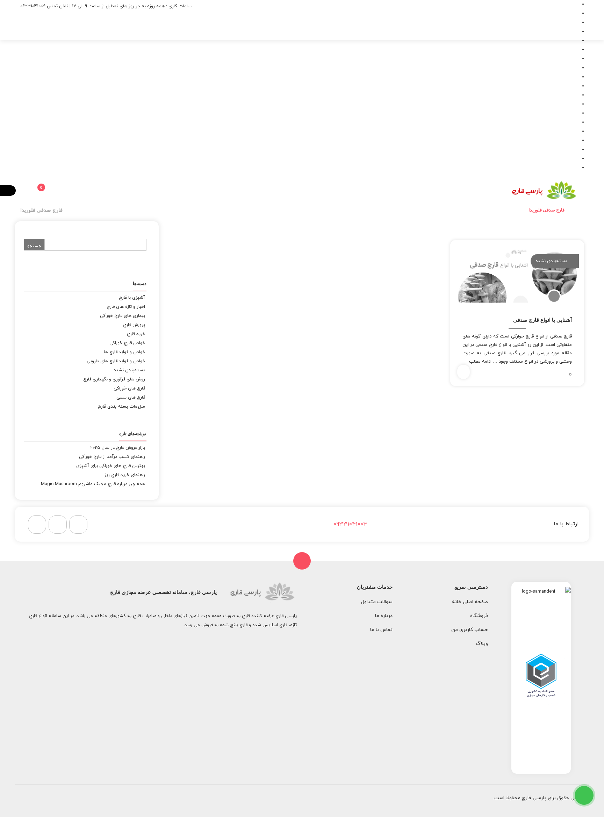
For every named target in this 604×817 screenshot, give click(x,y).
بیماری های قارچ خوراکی (122, 316)
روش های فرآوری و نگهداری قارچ (114, 379)
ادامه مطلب (480, 361)
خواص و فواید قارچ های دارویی (116, 361)
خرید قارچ (136, 334)
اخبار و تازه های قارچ (126, 307)
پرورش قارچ (134, 325)
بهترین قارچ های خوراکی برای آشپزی (110, 466)
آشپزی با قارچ (132, 298)
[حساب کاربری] (54, 191)
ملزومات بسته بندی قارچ (121, 406)
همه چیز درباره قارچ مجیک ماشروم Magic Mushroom (93, 484)
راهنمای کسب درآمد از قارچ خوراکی (112, 457)
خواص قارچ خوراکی (127, 343)
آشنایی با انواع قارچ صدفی (542, 320)
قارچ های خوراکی (129, 388)
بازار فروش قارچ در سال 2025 (117, 448)
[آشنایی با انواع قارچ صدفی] (516, 276)
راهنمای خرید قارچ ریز (125, 475)
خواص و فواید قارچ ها (124, 352)
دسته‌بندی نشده (551, 261)
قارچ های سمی (130, 397)
